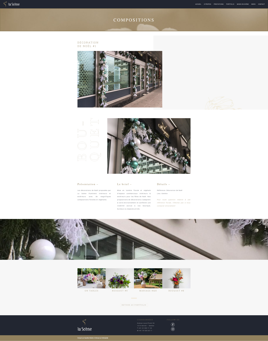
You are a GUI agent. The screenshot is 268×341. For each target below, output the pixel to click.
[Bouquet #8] (176, 278)
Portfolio (230, 4)
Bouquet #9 (120, 290)
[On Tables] (91, 278)
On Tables (92, 290)
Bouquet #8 (176, 290)
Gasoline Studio (88, 338)
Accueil (198, 4)
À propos (207, 4)
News (253, 4)
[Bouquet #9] (120, 278)
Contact (261, 4)
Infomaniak (105, 338)
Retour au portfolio (134, 305)
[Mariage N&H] (148, 278)
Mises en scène (243, 4)
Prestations (219, 4)
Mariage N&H (148, 290)
